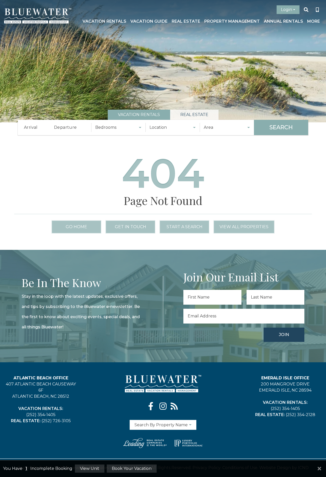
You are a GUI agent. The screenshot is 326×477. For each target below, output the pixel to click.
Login (286, 9)
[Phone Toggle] (317, 9)
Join (284, 334)
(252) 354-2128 (300, 414)
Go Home (76, 226)
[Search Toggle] (306, 9)
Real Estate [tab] (194, 114)
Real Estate (186, 21)
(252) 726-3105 (56, 420)
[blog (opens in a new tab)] (174, 406)
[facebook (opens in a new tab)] (152, 406)
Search (281, 127)
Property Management (232, 21)
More (313, 21)
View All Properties (244, 226)
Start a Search (184, 226)
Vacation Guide (149, 21)
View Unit (89, 468)
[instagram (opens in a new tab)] (163, 406)
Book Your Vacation (132, 468)
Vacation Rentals (104, 21)
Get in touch (130, 226)
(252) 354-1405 (41, 414)
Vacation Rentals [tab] (139, 114)
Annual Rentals (283, 21)
